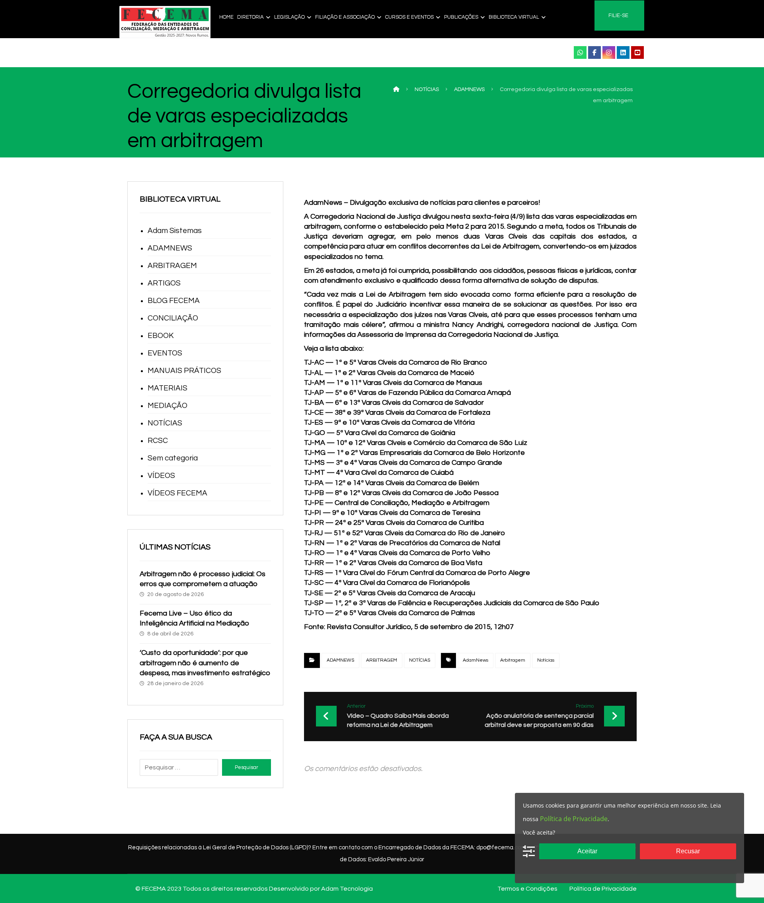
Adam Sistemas (175, 231)
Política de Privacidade (574, 818)
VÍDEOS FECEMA (177, 493)
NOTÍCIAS (419, 660)
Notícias (545, 660)
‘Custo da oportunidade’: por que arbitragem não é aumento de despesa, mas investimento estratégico (205, 662)
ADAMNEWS (340, 660)
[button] (580, 52)
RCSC (158, 441)
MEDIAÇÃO (167, 406)
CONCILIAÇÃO (173, 318)
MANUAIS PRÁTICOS (184, 371)
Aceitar (587, 851)
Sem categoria (173, 458)
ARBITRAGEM (381, 660)
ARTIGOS (164, 283)
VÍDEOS (161, 476)
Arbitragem (512, 660)
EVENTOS (165, 353)
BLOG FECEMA (174, 301)
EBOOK (160, 336)
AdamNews (475, 660)
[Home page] (396, 89)
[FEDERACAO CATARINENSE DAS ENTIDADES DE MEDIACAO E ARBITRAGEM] (164, 22)
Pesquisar (246, 767)
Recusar (688, 851)
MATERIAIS (167, 388)
